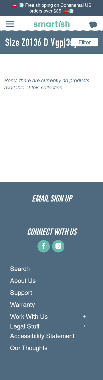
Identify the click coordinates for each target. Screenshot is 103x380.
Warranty (22, 305)
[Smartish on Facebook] (43, 250)
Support (21, 293)
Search (20, 269)
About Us (23, 281)
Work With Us (29, 317)
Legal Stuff (24, 327)
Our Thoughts (28, 349)
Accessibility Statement (42, 337)
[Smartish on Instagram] (58, 250)
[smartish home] (52, 24)
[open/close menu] (10, 27)
